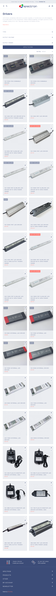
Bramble (10, 591)
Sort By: (39, 51)
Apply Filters (28, 47)
